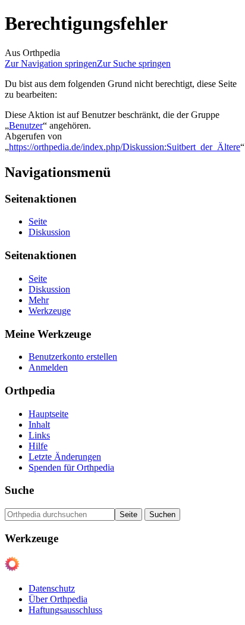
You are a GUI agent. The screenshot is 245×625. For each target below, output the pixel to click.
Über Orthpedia (58, 599)
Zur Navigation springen (51, 63)
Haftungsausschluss (65, 610)
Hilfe (38, 446)
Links (39, 435)
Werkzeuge (50, 311)
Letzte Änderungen (65, 457)
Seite (38, 221)
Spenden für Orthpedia (71, 467)
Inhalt (39, 424)
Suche (19, 490)
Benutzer (26, 125)
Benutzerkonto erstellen (73, 357)
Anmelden (48, 367)
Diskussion (49, 232)
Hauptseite (48, 414)
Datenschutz (52, 588)
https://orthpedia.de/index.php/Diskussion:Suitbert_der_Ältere (124, 147)
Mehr (39, 300)
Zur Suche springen (134, 63)
